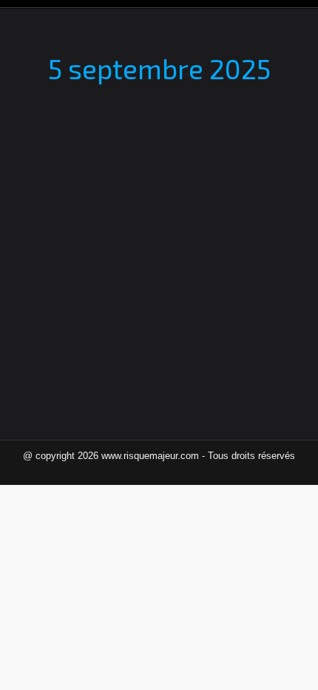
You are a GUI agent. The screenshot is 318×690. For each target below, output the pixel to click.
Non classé (57, 215)
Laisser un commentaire (84, 230)
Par (133, 215)
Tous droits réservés (251, 455)
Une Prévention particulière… (133, 189)
